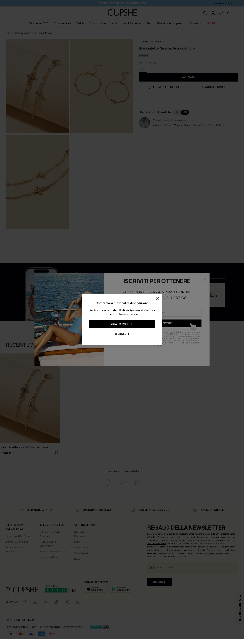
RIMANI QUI (122, 334)
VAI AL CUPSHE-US (122, 324)
